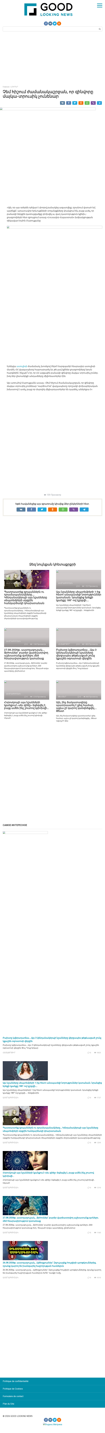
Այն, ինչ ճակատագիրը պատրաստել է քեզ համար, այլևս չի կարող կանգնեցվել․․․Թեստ (76, 706)
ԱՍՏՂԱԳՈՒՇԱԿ (10, 1097)
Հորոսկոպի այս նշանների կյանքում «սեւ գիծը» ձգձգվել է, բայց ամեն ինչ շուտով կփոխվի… (26, 705)
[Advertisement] (52, 58)
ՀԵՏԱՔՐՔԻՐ (9, 1052)
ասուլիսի (22, 366)
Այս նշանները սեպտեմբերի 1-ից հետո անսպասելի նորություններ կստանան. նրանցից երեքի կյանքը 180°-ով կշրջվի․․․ (78, 596)
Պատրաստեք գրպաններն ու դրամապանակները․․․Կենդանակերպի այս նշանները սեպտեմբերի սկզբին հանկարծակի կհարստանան (25, 597)
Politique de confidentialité (15, 1381)
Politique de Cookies (13, 1388)
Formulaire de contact (13, 1396)
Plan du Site (8, 1404)
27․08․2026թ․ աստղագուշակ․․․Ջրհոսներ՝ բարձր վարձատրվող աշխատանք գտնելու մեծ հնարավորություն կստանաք (26, 654)
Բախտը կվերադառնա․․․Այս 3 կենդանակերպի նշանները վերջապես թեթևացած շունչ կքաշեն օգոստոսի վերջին (76, 654)
